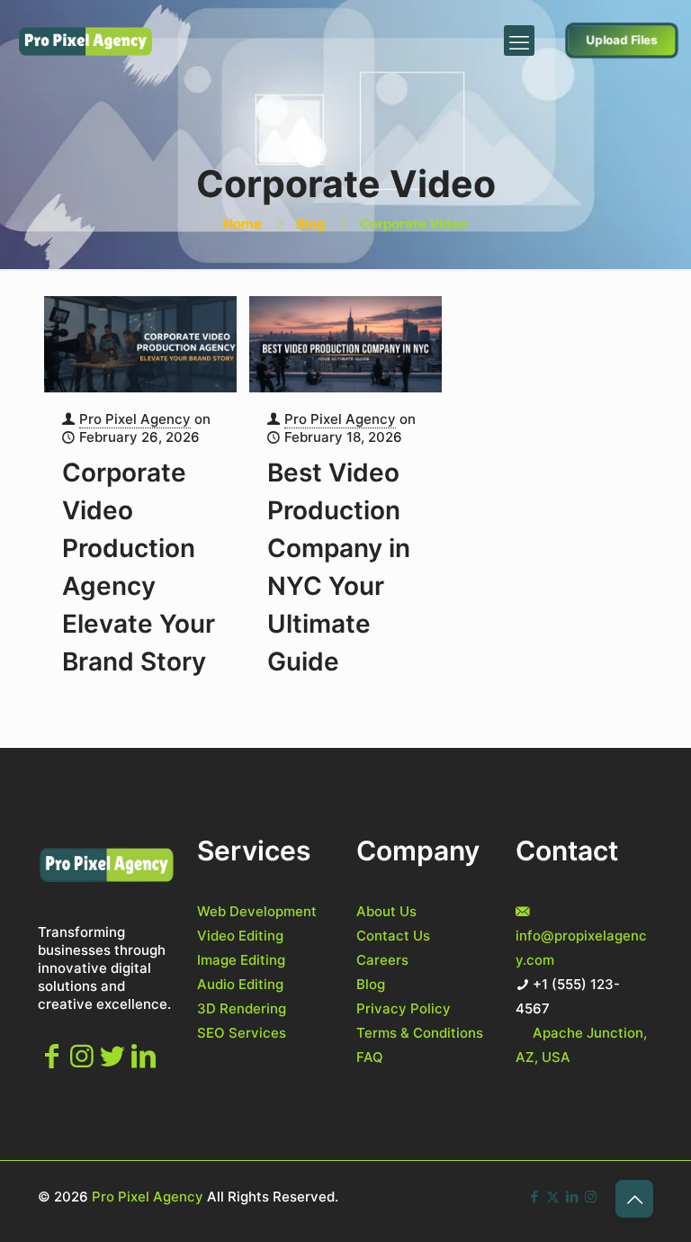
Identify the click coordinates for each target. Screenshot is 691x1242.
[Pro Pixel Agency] (85, 40)
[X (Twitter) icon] (553, 1196)
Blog (311, 223)
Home (242, 223)
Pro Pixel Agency (135, 419)
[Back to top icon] (634, 1199)
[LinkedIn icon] (572, 1196)
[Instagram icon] (590, 1196)
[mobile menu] (519, 40)
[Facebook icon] (534, 1196)
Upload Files (622, 39)
